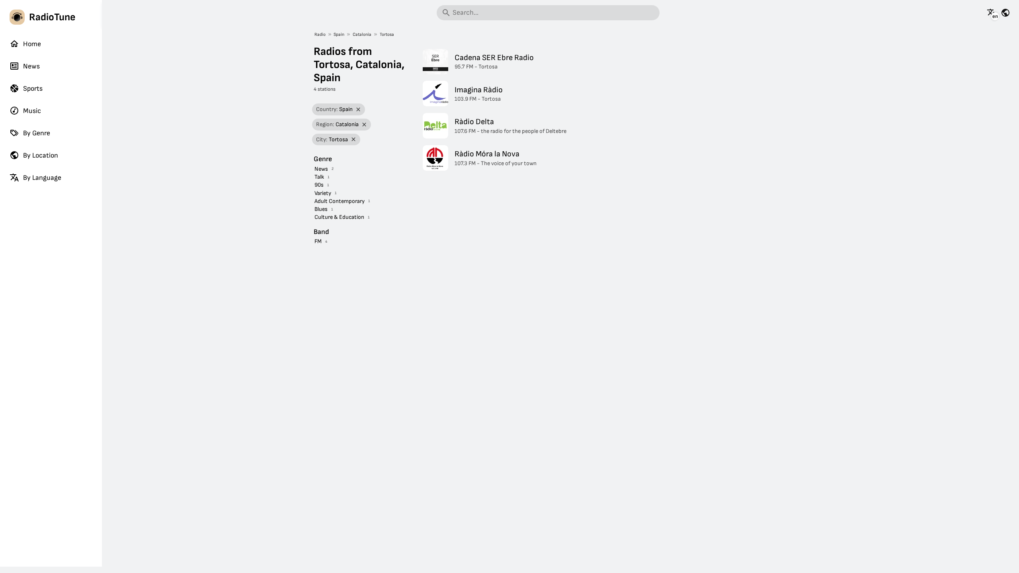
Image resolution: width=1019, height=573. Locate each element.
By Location (40, 155)
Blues (321, 209)
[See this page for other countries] (1005, 12)
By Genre (36, 133)
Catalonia (362, 34)
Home (32, 44)
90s (319, 184)
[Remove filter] (358, 109)
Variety (322, 193)
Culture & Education (339, 217)
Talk (319, 176)
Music (32, 111)
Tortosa (387, 34)
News (31, 66)
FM (318, 241)
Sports (33, 88)
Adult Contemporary (339, 201)
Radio (320, 34)
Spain (339, 34)
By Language (42, 177)
